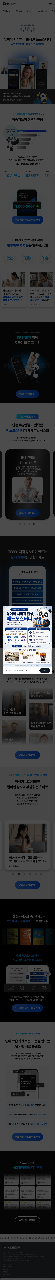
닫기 (44, 670)
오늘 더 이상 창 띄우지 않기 (17, 670)
